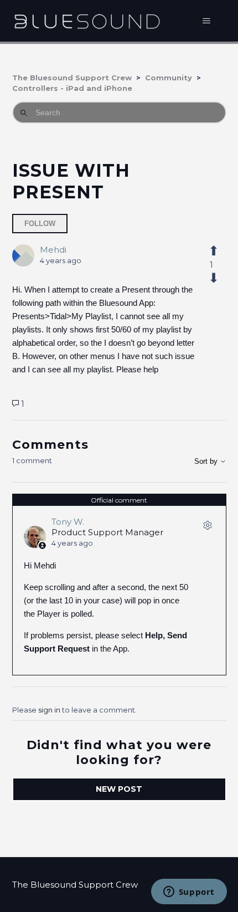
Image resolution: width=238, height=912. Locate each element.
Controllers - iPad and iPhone (72, 88)
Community (168, 77)
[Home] (87, 21)
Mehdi (53, 249)
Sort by (207, 461)
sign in (49, 709)
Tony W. (67, 521)
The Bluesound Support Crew (72, 77)
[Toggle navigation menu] (206, 21)
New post (119, 789)
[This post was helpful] (211, 251)
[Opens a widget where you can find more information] (189, 892)
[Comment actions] (207, 527)
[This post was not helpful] (211, 278)
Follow (39, 223)
